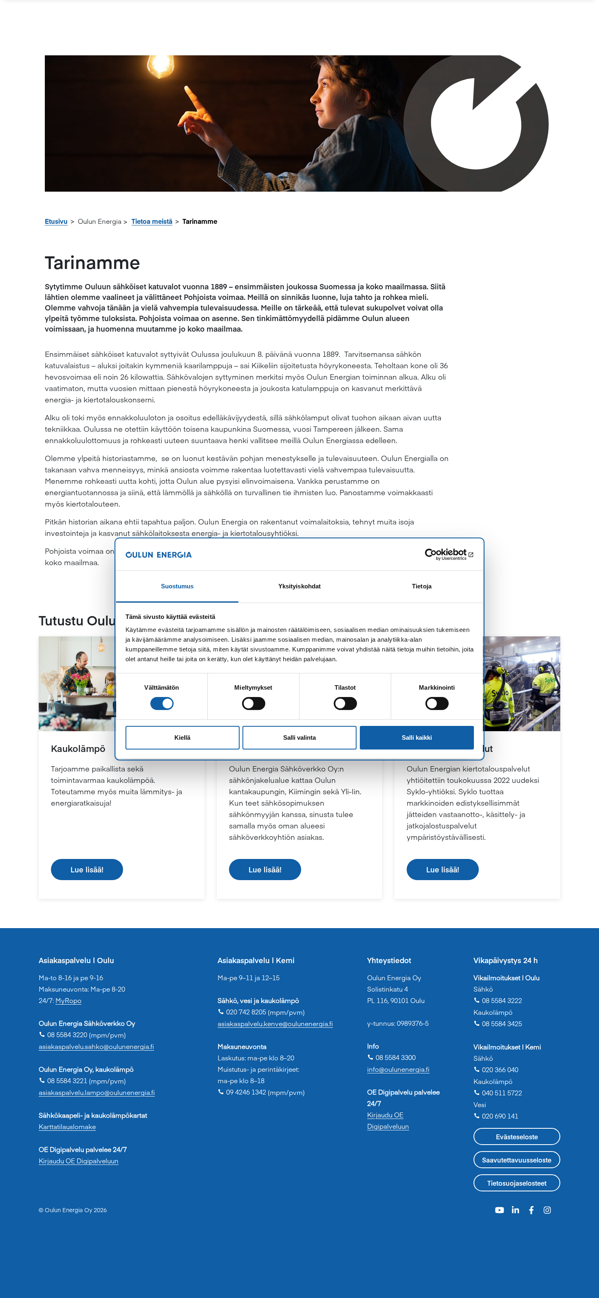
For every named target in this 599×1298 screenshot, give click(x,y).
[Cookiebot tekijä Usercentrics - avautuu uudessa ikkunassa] (438, 554)
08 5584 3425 (497, 1023)
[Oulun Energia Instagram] (547, 1209)
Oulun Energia (99, 220)
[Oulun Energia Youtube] (501, 1209)
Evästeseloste (517, 1136)
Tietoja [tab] (422, 586)
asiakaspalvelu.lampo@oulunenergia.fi (97, 1092)
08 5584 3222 (497, 1000)
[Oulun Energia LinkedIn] (516, 1209)
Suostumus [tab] (177, 586)
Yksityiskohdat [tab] (299, 586)
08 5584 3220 (63, 1034)
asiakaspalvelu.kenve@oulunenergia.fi (275, 1023)
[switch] (253, 703)
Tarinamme (200, 220)
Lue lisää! (87, 869)
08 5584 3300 (391, 1057)
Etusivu (56, 220)
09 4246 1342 (242, 1091)
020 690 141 (495, 1115)
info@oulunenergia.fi (398, 1068)
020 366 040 (495, 1069)
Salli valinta (299, 737)
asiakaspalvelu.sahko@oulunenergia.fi (96, 1046)
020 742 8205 (242, 1011)
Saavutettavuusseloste (516, 1159)
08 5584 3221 (63, 1080)
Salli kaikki (417, 737)
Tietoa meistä (152, 220)
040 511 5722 (497, 1092)
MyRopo (68, 1000)
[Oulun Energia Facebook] (532, 1209)
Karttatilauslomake (67, 1126)
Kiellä (182, 737)
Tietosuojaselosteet (516, 1182)
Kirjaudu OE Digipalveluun (79, 1160)
